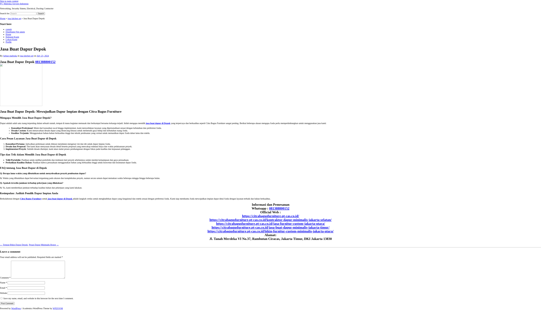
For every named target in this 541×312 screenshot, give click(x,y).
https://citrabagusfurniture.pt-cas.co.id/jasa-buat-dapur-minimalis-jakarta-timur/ (271, 227)
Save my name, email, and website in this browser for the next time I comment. (38, 298)
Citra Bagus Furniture (31, 199)
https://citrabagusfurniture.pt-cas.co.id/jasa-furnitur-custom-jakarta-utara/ (270, 223)
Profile (9, 42)
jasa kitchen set (14, 18)
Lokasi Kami (11, 39)
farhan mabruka (10, 56)
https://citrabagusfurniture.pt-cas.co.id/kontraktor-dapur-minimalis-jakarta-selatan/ (270, 220)
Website (3, 293)
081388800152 (45, 62)
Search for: (5, 13)
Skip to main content (9, 1)
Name (3, 282)
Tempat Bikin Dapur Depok (14, 245)
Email (3, 288)
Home (2, 18)
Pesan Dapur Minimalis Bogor (44, 245)
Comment (5, 278)
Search (41, 14)
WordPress (16, 308)
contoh (9, 29)
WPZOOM (58, 308)
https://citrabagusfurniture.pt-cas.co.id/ (270, 216)
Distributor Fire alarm (15, 32)
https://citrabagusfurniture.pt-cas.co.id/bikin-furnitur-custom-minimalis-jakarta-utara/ (271, 231)
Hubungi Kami (12, 37)
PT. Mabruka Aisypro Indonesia (14, 4)
